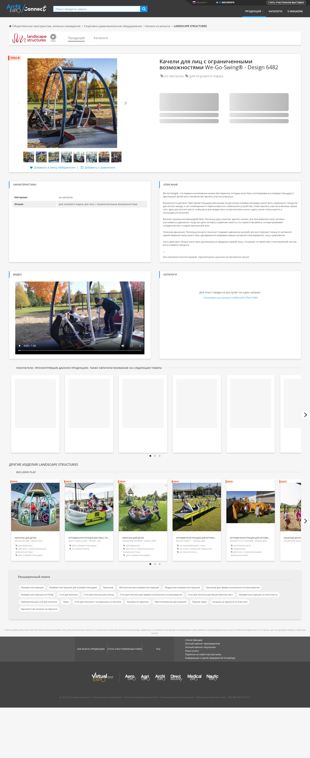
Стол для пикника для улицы (99, 594)
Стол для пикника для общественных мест (210, 594)
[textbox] (96, 9)
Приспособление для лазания (170, 601)
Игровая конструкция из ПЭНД (37, 594)
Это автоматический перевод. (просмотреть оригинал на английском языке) (206, 257)
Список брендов (193, 640)
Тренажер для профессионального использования (233, 587)
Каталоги (275, 11)
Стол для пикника (68, 594)
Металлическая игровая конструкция (139, 587)
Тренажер (108, 587)
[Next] (125, 103)
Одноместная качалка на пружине (39, 609)
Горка (66, 601)
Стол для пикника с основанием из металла (97, 601)
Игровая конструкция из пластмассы (258, 594)
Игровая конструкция (32, 587)
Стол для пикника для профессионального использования (151, 594)
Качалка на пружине (138, 601)
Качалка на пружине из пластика (229, 601)
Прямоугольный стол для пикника (39, 601)
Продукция (253, 11)
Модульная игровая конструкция (182, 587)
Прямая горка (199, 601)
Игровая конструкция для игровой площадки (73, 587)
